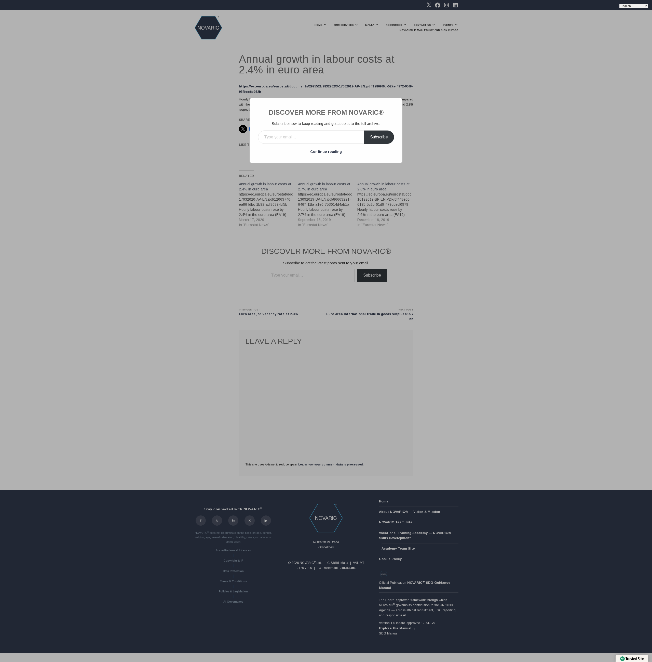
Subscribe (379, 137)
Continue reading (326, 152)
